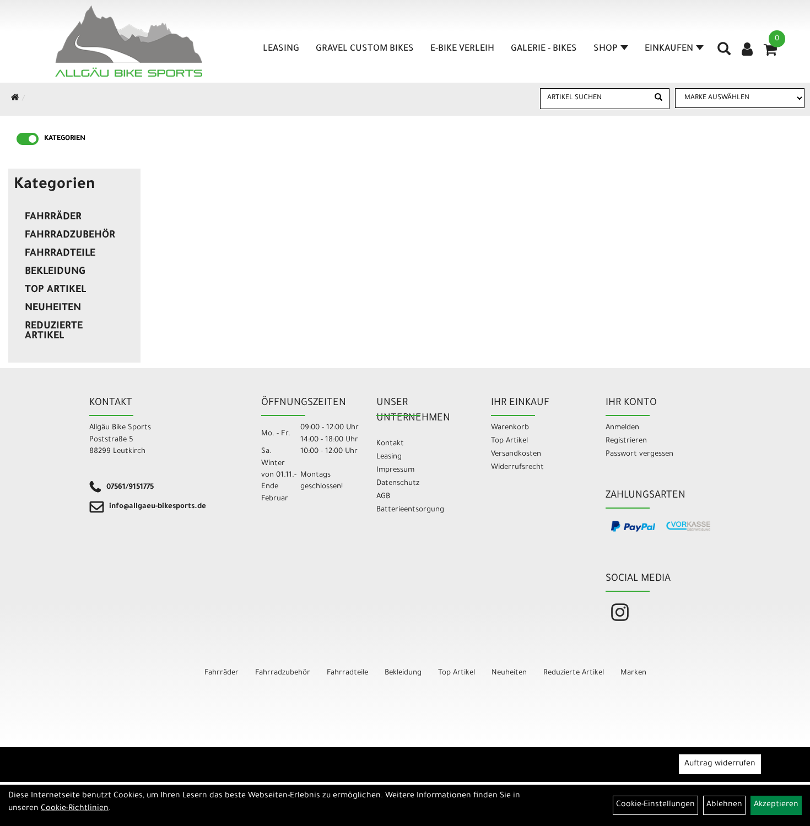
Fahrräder (53, 217)
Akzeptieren (776, 805)
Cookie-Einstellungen (655, 805)
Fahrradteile (60, 254)
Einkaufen (669, 49)
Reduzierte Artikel (54, 331)
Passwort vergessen (639, 454)
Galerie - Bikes (544, 49)
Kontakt (390, 444)
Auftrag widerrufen (719, 764)
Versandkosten (516, 454)
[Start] (15, 99)
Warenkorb (510, 428)
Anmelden (622, 428)
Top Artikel (55, 290)
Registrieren (626, 441)
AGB (383, 497)
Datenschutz (397, 483)
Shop (605, 49)
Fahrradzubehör (70, 235)
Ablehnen (724, 805)
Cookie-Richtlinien (75, 809)
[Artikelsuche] (724, 53)
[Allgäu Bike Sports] (129, 41)
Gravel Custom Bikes (365, 49)
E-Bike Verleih (462, 49)
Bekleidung (55, 272)
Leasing (281, 49)
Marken (633, 673)
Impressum (395, 470)
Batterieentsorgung (410, 510)
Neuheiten (53, 308)
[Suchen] (658, 99)
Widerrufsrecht (517, 467)
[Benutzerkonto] (747, 51)
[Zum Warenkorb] (770, 53)
